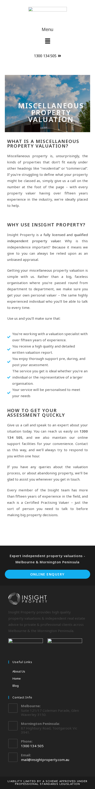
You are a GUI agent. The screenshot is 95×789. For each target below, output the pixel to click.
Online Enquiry (47, 574)
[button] (47, 41)
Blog (15, 686)
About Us (18, 671)
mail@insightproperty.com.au (45, 759)
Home (16, 678)
